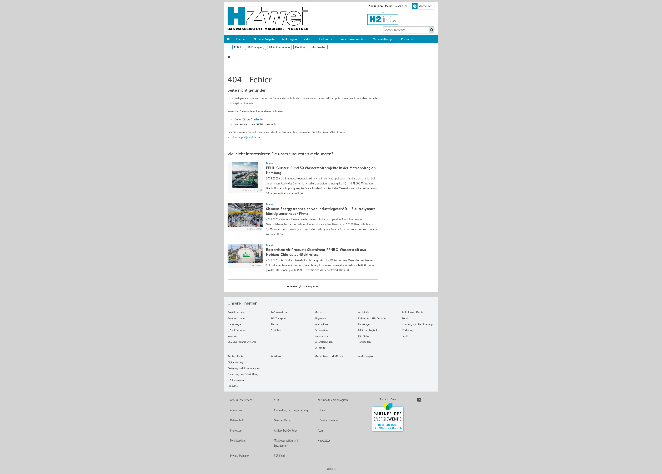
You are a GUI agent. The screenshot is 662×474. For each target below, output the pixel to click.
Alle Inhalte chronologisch (333, 400)
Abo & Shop (376, 6)
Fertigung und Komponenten (243, 368)
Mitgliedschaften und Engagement (286, 443)
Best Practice (236, 312)
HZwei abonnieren (328, 420)
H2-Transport (278, 318)
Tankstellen (364, 342)
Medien (276, 356)
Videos (308, 39)
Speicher (276, 330)
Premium (407, 39)
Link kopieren (311, 286)
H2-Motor (364, 336)
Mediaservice (237, 440)
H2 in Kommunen (279, 47)
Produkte (233, 386)
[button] (407, 39)
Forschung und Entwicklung (243, 374)
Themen (241, 39)
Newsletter (400, 6)
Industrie (232, 336)
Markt (318, 312)
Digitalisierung (235, 362)
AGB (276, 400)
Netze (274, 324)
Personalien (321, 330)
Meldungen (289, 39)
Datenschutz (237, 420)
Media (388, 6)
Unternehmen (322, 336)
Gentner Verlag (282, 420)
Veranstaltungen (383, 39)
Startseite (257, 119)
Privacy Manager (239, 455)
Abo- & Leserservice (241, 400)
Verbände (320, 347)
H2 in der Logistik (367, 330)
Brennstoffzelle (236, 318)
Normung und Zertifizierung (417, 324)
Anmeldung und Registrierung (291, 410)
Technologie (235, 356)
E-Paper (322, 410)
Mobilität (300, 47)
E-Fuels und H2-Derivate (372, 318)
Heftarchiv (326, 39)
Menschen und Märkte (329, 356)
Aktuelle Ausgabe (264, 39)
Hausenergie (234, 324)
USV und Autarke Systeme (242, 342)
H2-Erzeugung (255, 47)
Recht (405, 336)
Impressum (236, 430)
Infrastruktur (318, 47)
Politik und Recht (413, 312)
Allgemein (320, 318)
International (322, 324)
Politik (238, 47)
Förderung (407, 330)
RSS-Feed (279, 455)
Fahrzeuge (364, 324)
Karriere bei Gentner (285, 430)
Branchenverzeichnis (352, 39)
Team (321, 430)
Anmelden (236, 410)
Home (228, 39)
